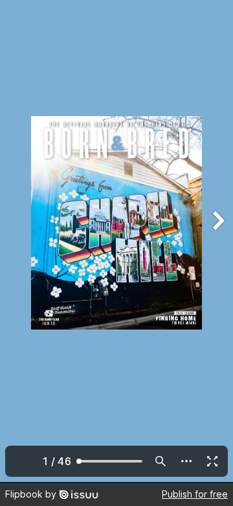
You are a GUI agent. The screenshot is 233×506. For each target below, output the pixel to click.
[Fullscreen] (212, 461)
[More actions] (186, 461)
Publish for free (195, 494)
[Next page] (217, 241)
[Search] (160, 461)
